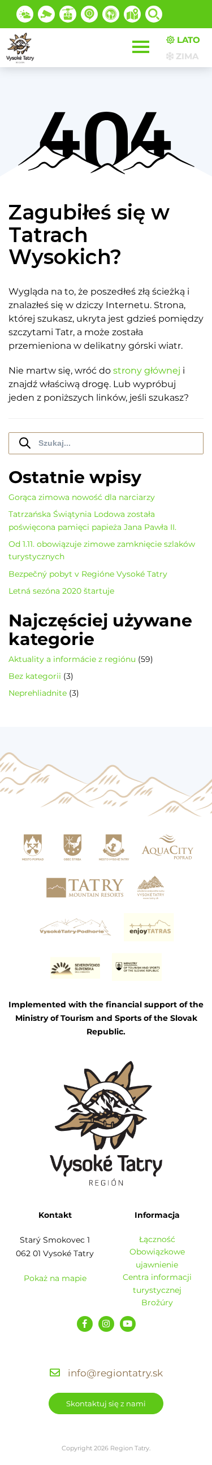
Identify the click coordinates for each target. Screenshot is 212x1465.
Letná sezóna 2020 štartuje (61, 591)
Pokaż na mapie (55, 1278)
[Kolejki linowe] (67, 14)
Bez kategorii (34, 676)
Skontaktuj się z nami (106, 1403)
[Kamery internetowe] (46, 14)
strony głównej (146, 370)
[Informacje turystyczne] (110, 14)
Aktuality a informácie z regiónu (72, 659)
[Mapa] (132, 14)
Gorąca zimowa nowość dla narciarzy (81, 497)
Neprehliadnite (37, 693)
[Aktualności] (89, 14)
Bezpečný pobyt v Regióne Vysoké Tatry (87, 574)
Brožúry (157, 1302)
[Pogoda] (24, 14)
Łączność (157, 1239)
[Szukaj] (153, 14)
